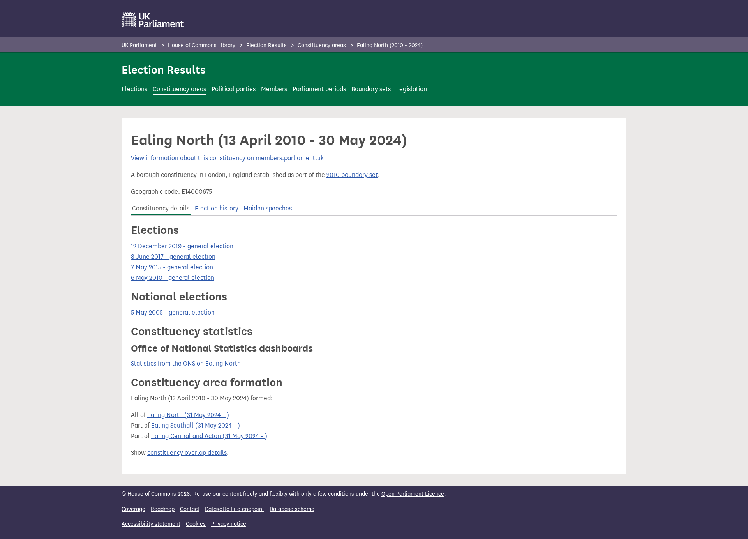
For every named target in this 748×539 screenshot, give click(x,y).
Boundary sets (371, 89)
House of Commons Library (201, 45)
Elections (134, 89)
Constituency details (160, 208)
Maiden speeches (267, 208)
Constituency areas (323, 45)
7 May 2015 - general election (172, 267)
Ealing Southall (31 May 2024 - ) (195, 425)
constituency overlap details (187, 452)
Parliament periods (319, 89)
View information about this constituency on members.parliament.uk (227, 158)
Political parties (234, 89)
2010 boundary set (352, 174)
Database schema (292, 509)
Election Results (266, 45)
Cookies (196, 524)
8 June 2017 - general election (173, 256)
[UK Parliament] (153, 19)
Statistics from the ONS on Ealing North (186, 363)
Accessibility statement (151, 524)
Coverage (133, 509)
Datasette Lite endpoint (234, 509)
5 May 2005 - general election (173, 312)
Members (274, 89)
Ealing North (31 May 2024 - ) (188, 415)
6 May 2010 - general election (172, 277)
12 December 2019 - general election (182, 246)
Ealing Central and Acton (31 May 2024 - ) (209, 436)
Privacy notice (228, 524)
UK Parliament (139, 45)
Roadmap (163, 509)
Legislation (411, 89)
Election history (216, 208)
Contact (189, 509)
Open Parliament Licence (412, 494)
